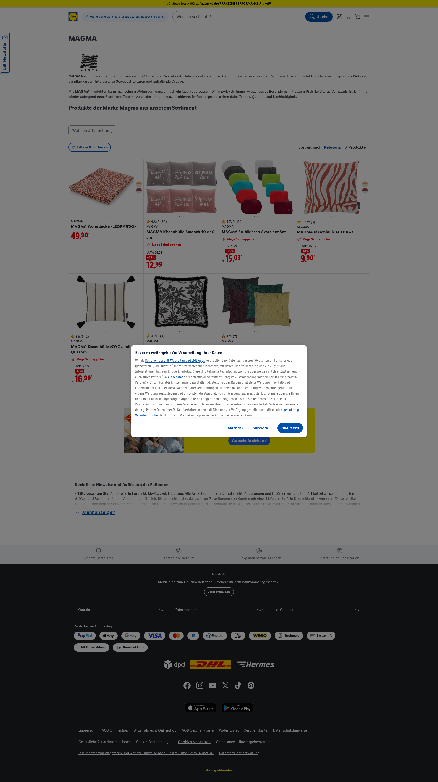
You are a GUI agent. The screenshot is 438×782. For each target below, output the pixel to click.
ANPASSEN (260, 428)
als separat (175, 377)
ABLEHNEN (236, 428)
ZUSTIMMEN (290, 428)
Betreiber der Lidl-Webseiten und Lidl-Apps (175, 360)
